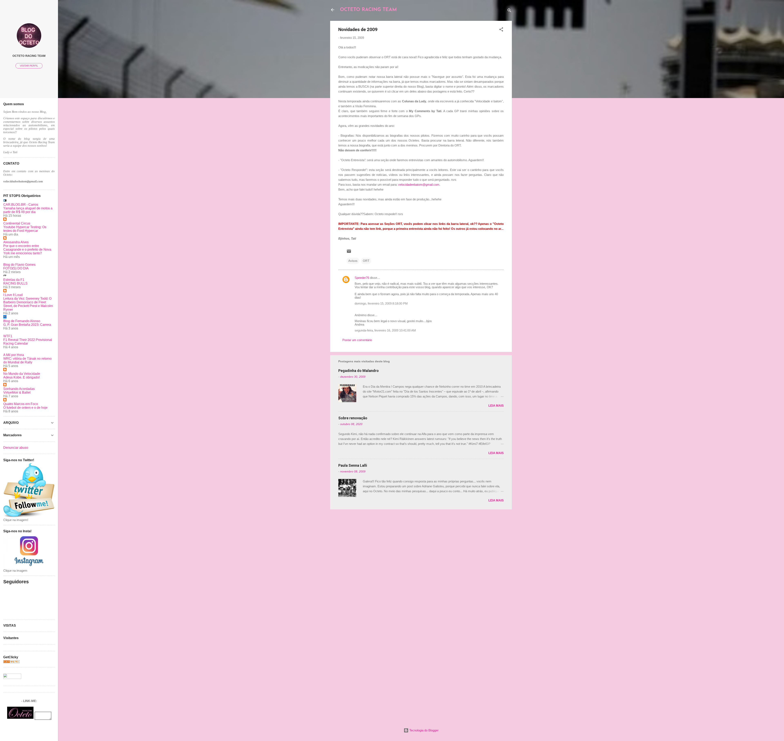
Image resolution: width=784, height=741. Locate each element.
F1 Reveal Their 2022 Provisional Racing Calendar (27, 341)
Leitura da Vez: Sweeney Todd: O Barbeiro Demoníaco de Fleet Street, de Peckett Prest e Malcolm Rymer (28, 304)
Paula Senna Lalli (352, 465)
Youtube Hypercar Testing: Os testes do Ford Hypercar (24, 228)
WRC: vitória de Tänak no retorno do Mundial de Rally (27, 360)
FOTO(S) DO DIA (16, 268)
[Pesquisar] (509, 11)
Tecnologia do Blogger (424, 730)
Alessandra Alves (16, 242)
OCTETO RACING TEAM (368, 9)
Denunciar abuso (15, 447)
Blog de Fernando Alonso (21, 321)
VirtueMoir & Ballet (16, 392)
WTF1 (7, 336)
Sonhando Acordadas (19, 389)
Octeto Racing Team (29, 55)
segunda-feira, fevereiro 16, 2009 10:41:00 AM (385, 330)
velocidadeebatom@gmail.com (418, 184)
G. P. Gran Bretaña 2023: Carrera (27, 324)
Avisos (352, 260)
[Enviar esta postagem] (348, 252)
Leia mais (496, 405)
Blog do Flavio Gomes (19, 264)
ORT (366, 260)
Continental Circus (16, 223)
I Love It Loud (13, 295)
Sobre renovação (352, 418)
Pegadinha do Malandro (358, 370)
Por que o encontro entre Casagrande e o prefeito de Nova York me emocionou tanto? (27, 249)
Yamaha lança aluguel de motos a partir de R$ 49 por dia (27, 210)
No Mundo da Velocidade (21, 373)
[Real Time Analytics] (11, 662)
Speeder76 (362, 277)
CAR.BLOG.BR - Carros (20, 204)
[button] (501, 30)
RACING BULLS (15, 283)
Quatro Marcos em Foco (20, 404)
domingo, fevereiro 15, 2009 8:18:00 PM (381, 303)
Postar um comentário (357, 340)
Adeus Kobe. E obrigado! (21, 377)
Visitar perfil (29, 65)
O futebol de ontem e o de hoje (25, 407)
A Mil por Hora (13, 355)
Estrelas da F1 (13, 279)
